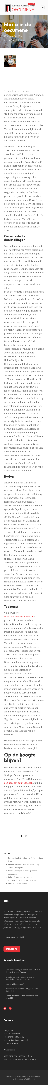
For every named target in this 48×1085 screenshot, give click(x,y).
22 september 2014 (13, 36)
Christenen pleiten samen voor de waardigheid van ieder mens (20, 978)
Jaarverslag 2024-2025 (15, 937)
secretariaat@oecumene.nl (15, 1040)
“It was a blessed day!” (15, 984)
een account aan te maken (18, 782)
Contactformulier (11, 1043)
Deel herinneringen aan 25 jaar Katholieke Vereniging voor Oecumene (23, 971)
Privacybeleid (9, 1050)
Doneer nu (11, 949)
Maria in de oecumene (17, 883)
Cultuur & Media (16, 40)
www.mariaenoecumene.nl (18, 616)
